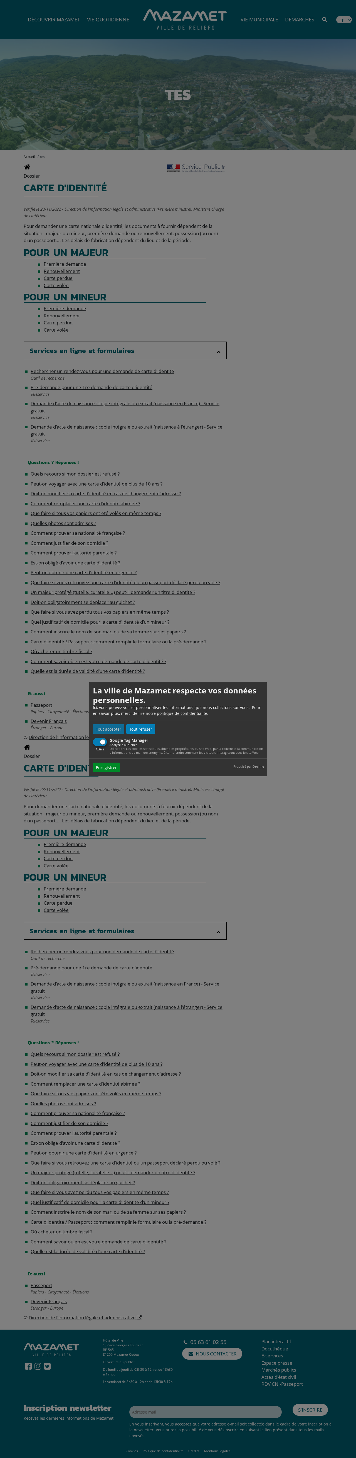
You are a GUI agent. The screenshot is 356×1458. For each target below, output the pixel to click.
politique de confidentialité (182, 713)
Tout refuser (140, 729)
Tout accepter (108, 729)
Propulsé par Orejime (248, 766)
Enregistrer (106, 767)
